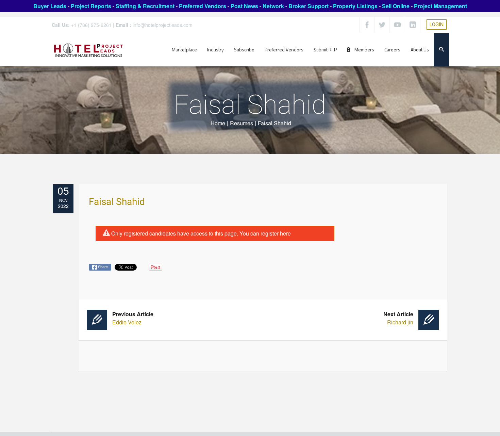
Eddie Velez (132, 318)
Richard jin (398, 318)
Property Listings (355, 6)
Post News (244, 6)
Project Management (440, 6)
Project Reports (91, 6)
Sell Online (396, 6)
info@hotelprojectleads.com (163, 24)
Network (273, 6)
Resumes (241, 123)
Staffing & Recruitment (145, 6)
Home (218, 123)
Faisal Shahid (117, 202)
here (285, 233)
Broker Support (308, 6)
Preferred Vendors (202, 6)
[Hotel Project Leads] (88, 49)
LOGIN (437, 24)
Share (102, 266)
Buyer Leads (49, 6)
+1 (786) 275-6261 (91, 24)
